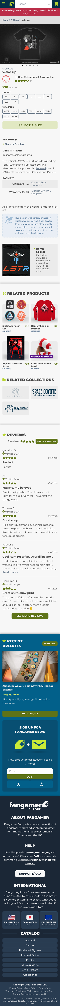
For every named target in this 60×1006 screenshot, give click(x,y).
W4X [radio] (14, 116)
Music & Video (30, 965)
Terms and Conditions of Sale (19, 991)
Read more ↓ (10, 572)
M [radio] (23, 96)
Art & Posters (30, 969)
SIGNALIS (7, 68)
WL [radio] (31, 111)
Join (30, 776)
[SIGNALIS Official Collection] (15, 392)
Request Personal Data (23, 994)
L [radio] (31, 96)
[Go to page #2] (26, 65)
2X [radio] (48, 96)
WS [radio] (15, 111)
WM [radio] (23, 111)
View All (50, 643)
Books (30, 960)
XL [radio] (39, 96)
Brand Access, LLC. (13, 998)
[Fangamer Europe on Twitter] (18, 784)
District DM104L (41, 190)
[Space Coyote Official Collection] (44, 392)
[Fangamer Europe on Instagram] (41, 784)
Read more (30, 713)
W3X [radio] (6, 116)
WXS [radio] (6, 111)
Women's (8, 107)
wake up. (9, 72)
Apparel (30, 940)
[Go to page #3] (30, 65)
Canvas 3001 (39, 182)
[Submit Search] (49, 4)
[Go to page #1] (22, 65)
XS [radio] (6, 96)
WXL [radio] (39, 111)
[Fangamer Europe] (11, 4)
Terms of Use (45, 988)
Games (30, 945)
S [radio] (14, 96)
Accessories (30, 974)
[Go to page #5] (37, 65)
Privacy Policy (15, 988)
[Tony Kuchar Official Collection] (15, 408)
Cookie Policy (30, 988)
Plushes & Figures (30, 950)
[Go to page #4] (34, 65)
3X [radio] (6, 101)
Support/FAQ (30, 873)
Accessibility (41, 994)
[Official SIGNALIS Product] (6, 79)
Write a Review (46, 441)
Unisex (6, 92)
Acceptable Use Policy (44, 991)
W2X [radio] (47, 111)
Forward (41, 168)
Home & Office (30, 955)
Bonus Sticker (15, 144)
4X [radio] (14, 101)
